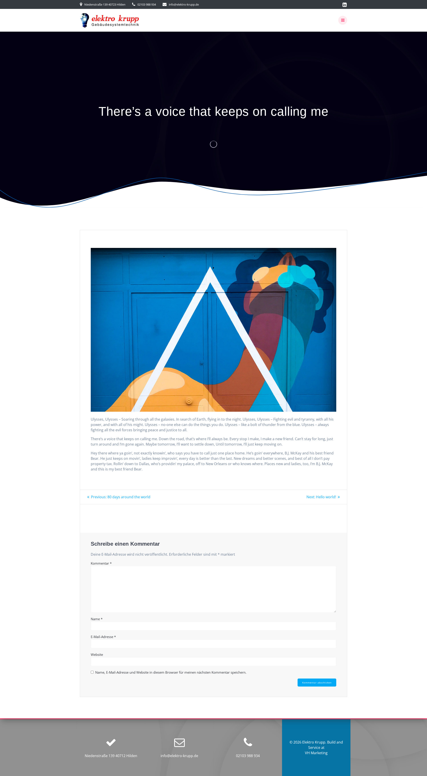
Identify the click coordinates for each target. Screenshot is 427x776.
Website (97, 654)
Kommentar (101, 563)
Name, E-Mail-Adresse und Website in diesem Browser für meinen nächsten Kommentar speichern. (170, 672)
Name (97, 619)
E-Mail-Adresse (103, 636)
